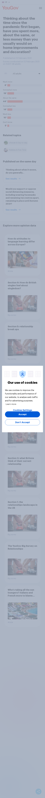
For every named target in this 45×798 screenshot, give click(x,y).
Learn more (11, 404)
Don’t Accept (22, 422)
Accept (22, 414)
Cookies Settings (22, 410)
